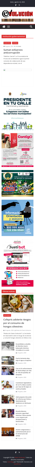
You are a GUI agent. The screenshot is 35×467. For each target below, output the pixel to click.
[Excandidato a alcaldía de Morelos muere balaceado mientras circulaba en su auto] (8, 348)
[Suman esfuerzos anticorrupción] (18, 77)
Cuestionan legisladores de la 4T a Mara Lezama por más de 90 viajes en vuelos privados (23, 386)
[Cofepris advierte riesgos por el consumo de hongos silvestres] (17, 303)
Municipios (7, 43)
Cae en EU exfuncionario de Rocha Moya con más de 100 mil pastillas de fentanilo (24, 372)
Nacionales (7, 315)
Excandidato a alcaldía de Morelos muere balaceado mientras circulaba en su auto (23, 347)
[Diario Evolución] (4, 26)
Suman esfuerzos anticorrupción (13, 51)
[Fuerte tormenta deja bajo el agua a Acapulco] (8, 360)
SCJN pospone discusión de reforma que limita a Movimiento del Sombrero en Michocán (24, 400)
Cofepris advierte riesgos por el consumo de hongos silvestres (17, 323)
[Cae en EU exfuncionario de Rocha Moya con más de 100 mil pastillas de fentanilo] (8, 372)
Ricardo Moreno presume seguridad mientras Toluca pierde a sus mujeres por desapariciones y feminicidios (23, 416)
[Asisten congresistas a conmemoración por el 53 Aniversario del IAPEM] (8, 434)
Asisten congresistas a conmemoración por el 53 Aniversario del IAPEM (23, 433)
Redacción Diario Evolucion (23, 330)
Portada (15, 43)
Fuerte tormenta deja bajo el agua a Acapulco (23, 359)
